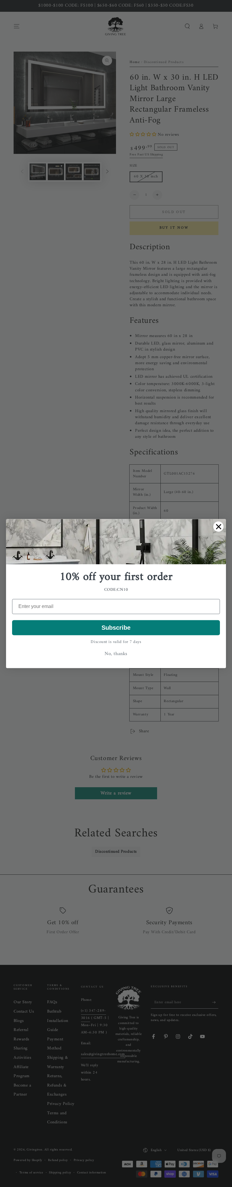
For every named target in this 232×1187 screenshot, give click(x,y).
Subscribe (116, 627)
